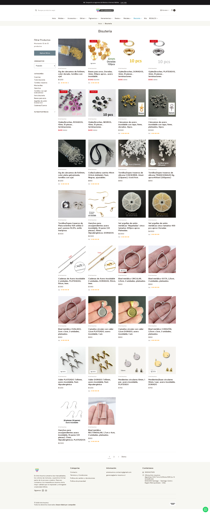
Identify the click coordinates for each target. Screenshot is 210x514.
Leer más (91, 2)
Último (124, 457)
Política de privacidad (78, 481)
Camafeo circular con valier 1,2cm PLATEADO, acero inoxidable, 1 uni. (100, 331)
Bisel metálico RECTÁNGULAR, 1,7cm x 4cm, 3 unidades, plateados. (101, 432)
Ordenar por (39, 61)
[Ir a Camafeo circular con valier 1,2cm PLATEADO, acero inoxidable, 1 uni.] (102, 310)
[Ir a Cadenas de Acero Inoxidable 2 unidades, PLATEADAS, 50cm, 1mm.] (72, 259)
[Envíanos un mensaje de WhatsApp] (205, 509)
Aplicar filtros (45, 53)
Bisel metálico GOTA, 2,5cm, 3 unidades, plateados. (161, 279)
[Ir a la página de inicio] (105, 10)
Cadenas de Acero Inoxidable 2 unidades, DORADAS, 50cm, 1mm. (102, 281)
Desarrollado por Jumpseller (66, 505)
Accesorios (72, 18)
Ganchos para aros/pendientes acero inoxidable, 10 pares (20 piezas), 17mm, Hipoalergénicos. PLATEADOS (71, 435)
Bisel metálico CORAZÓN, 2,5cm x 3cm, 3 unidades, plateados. (160, 331)
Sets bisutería (39, 95)
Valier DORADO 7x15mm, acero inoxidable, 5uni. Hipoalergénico (99, 382)
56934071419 (150, 472)
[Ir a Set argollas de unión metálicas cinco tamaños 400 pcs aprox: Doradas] (162, 204)
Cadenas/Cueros (40, 105)
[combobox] (46, 10)
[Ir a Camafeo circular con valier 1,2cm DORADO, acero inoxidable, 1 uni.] (132, 310)
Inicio (54, 18)
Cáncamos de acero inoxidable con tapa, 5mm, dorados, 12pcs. (130, 124)
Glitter (82, 18)
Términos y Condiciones (79, 475)
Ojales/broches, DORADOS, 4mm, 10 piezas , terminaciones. (131, 73)
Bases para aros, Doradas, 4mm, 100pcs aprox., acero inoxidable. (100, 73)
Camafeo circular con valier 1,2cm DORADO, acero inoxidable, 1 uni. (131, 331)
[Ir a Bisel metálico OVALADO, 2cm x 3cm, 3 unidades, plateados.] (72, 310)
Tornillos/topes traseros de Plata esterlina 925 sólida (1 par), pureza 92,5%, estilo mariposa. (70, 227)
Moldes (61, 18)
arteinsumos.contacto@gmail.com (118, 472)
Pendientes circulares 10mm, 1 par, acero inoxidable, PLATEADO (131, 382)
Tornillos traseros (40, 83)
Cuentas (37, 77)
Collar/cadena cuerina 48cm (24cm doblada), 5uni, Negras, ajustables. (101, 175)
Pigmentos (93, 18)
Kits (145, 18)
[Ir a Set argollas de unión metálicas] (132, 204)
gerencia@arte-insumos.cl (115, 475)
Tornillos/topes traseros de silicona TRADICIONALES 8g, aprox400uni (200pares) (161, 175)
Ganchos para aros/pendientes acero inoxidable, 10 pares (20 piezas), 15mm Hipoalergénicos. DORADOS (101, 228)
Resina (117, 18)
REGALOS (152, 18)
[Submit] (36, 10)
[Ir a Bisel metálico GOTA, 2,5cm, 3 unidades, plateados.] (162, 259)
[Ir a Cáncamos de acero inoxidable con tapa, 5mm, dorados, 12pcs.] (132, 103)
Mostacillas (38, 85)
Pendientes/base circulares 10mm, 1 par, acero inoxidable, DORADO (161, 382)
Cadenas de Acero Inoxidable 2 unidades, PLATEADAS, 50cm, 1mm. (71, 281)
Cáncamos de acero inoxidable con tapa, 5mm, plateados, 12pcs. (160, 124)
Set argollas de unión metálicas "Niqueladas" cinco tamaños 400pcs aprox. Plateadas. (131, 227)
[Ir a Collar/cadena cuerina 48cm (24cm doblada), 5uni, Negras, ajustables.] (102, 153)
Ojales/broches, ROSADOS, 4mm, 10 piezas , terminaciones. (70, 124)
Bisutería (137, 18)
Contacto (73, 472)
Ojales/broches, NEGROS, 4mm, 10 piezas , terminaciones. (100, 124)
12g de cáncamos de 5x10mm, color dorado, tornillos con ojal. (71, 73)
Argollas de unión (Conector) (40, 102)
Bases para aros (40, 98)
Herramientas (106, 18)
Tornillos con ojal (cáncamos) (40, 92)
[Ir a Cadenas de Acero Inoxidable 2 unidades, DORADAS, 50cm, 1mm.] (102, 259)
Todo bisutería (39, 80)
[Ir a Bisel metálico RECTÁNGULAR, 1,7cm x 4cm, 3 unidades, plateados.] (102, 411)
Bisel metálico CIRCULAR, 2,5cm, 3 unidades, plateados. (132, 279)
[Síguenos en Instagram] (43, 490)
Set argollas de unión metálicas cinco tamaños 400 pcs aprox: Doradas (161, 225)
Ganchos (37, 88)
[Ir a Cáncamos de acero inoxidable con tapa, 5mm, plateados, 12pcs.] (162, 103)
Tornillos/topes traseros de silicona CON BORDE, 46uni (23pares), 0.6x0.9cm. (130, 175)
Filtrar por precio (41, 112)
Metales (127, 18)
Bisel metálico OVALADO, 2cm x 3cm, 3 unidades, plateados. (69, 331)
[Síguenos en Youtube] (46, 490)
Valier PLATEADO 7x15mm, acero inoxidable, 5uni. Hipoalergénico (70, 382)
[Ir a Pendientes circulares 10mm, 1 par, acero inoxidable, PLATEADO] (132, 360)
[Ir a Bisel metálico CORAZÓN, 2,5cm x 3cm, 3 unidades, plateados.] (162, 310)
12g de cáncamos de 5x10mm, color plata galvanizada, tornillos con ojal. (71, 175)
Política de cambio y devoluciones (82, 478)
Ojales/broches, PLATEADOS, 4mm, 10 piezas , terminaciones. (161, 73)
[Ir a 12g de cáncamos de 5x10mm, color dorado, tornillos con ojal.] (72, 52)
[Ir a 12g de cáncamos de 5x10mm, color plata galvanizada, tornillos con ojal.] (72, 153)
